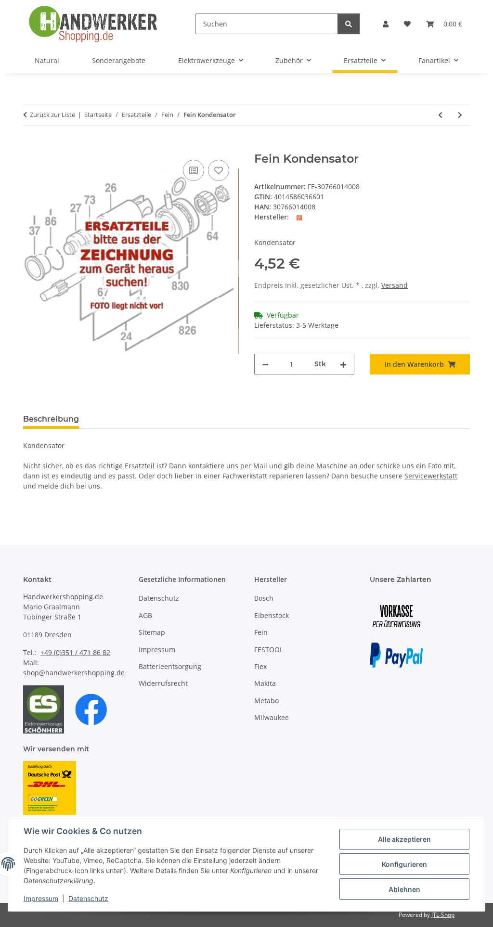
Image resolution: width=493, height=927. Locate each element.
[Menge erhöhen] (343, 364)
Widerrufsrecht (163, 683)
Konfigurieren (404, 864)
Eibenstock (271, 615)
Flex (260, 666)
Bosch (263, 598)
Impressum (41, 898)
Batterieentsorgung (170, 666)
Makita (265, 683)
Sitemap (152, 632)
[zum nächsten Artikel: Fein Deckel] (460, 114)
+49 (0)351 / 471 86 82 (75, 652)
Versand (394, 285)
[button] (385, 23)
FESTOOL (268, 649)
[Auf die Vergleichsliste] (193, 170)
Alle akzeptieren (404, 839)
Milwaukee (271, 717)
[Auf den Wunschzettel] (218, 170)
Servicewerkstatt (430, 475)
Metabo (266, 700)
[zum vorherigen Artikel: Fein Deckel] (440, 114)
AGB (145, 615)
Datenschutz (88, 898)
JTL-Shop (442, 915)
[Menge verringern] (265, 364)
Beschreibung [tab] (51, 419)
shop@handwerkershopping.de (74, 672)
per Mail (253, 465)
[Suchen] (348, 23)
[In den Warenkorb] (31, 147)
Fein (261, 632)
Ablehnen (404, 889)
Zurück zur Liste (52, 114)
